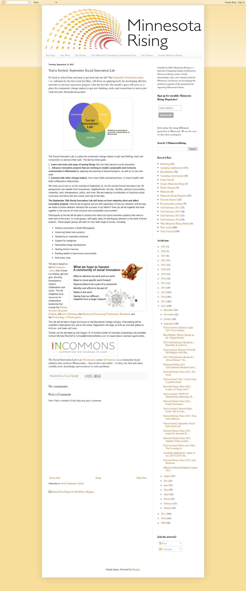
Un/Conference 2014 (170, 219)
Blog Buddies (166, 171)
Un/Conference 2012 (170, 211)
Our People (80, 55)
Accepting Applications (171, 167)
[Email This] (86, 376)
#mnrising (165, 163)
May (166, 489)
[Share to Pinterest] (99, 376)
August (167, 476)
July (166, 480)
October (168, 318)
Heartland (125, 313)
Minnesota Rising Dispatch (173, 195)
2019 (163, 274)
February (168, 503)
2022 (163, 260)
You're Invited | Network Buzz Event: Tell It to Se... (177, 410)
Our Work (65, 55)
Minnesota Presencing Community (100, 313)
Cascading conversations (171, 175)
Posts (164, 543)
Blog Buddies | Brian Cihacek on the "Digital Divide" (178, 336)
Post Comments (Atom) (73, 483)
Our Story (50, 55)
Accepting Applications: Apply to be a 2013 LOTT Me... (179, 454)
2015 (163, 292)
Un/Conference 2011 (170, 207)
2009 (163, 522)
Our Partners (147, 55)
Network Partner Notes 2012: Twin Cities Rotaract (179, 417)
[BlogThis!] (89, 376)
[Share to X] (93, 376)
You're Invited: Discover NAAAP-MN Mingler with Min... (179, 351)
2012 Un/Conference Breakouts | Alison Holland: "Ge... (178, 358)
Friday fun (165, 179)
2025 (163, 246)
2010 (163, 518)
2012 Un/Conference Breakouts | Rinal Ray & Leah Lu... (178, 344)
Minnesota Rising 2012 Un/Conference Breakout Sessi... (179, 366)
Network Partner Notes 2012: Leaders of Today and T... (177, 388)
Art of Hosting (69, 313)
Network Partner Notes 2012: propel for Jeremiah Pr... (177, 432)
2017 (163, 283)
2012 (163, 305)
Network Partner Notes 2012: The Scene (179, 373)
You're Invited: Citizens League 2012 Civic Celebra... (178, 329)
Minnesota (165, 191)
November (169, 314)
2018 (163, 278)
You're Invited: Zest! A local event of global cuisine (179, 380)
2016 (163, 287)
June (166, 485)
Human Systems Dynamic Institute (58, 310)
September (169, 323)
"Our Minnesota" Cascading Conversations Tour (113, 55)
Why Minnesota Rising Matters (175, 223)
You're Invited (167, 231)
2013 (163, 301)
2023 (163, 255)
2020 (163, 269)
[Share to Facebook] (96, 376)
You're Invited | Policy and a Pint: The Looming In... (179, 447)
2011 (163, 513)
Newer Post (54, 477)
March (167, 498)
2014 (163, 296)
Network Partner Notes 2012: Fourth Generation (177, 403)
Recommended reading (171, 203)
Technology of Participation (66, 317)
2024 (163, 251)
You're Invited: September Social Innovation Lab (179, 425)
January (168, 507)
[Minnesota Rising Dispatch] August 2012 (180, 469)
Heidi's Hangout (168, 187)
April (167, 494)
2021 (163, 264)
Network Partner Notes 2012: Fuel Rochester (179, 461)
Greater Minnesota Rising (170, 55)
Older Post (141, 477)
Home (98, 477)
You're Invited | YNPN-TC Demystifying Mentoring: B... (178, 395)
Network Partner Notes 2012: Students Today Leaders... (177, 439)
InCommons (89, 359)
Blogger (136, 569)
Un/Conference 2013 (170, 215)
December (169, 309)
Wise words (165, 227)
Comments (166, 549)
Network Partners (168, 199)
